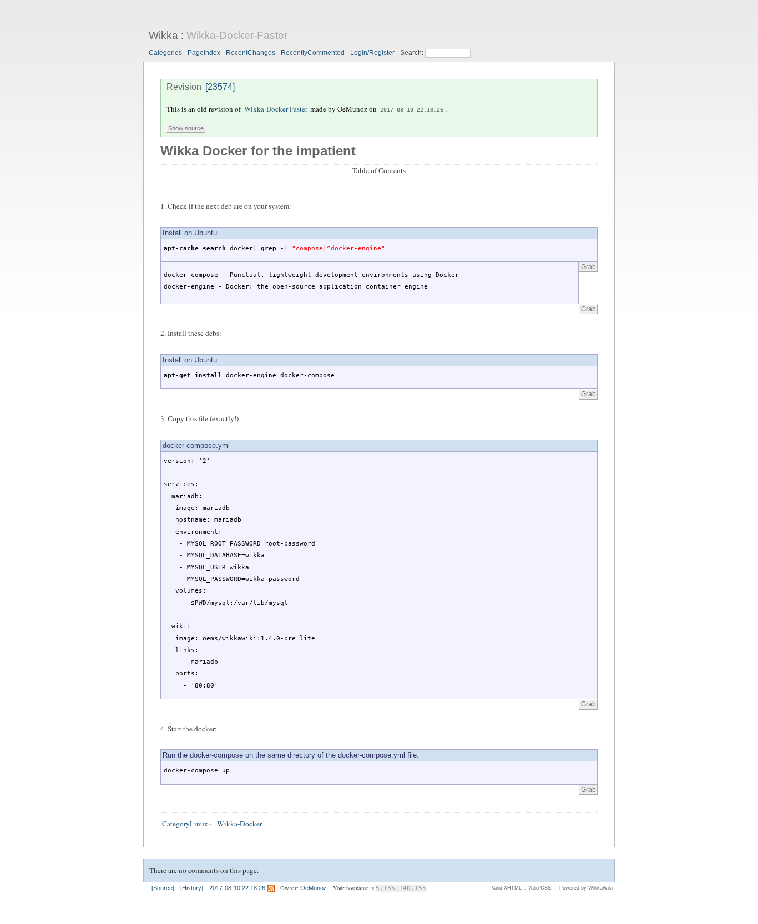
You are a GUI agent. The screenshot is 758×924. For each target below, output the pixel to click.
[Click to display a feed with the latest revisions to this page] (271, 888)
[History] (191, 888)
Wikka (163, 35)
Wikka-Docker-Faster (236, 35)
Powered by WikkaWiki (586, 888)
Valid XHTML (507, 888)
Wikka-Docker (239, 824)
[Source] (162, 888)
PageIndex (204, 53)
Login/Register (372, 53)
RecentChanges (250, 53)
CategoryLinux (185, 824)
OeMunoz (313, 888)
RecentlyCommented (313, 53)
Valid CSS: (540, 888)
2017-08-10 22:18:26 (411, 109)
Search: (412, 53)
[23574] (220, 87)
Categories (165, 53)
